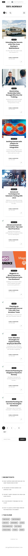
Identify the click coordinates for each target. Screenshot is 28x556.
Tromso (15, 529)
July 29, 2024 (12, 356)
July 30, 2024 (12, 59)
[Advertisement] (14, 459)
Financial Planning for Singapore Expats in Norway (14, 373)
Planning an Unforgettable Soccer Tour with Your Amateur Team (14, 309)
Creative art (6, 519)
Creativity (5, 522)
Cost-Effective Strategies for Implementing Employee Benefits (14, 341)
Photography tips (7, 526)
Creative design (16, 519)
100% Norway (14, 6)
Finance (14, 368)
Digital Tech (14, 138)
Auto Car (14, 39)
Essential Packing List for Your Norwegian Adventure (14, 404)
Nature (22, 522)
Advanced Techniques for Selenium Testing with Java (14, 195)
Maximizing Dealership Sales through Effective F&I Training (14, 94)
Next (5, 432)
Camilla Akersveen (13, 57)
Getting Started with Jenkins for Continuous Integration (14, 144)
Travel (14, 399)
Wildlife (22, 529)
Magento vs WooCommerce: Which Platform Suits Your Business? (14, 276)
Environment (14, 522)
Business (14, 88)
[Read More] (21, 61)
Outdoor (14, 303)
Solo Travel (18, 526)
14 (18, 428)
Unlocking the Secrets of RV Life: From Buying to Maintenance (14, 45)
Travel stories (6, 529)
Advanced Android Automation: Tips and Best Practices (14, 227)
